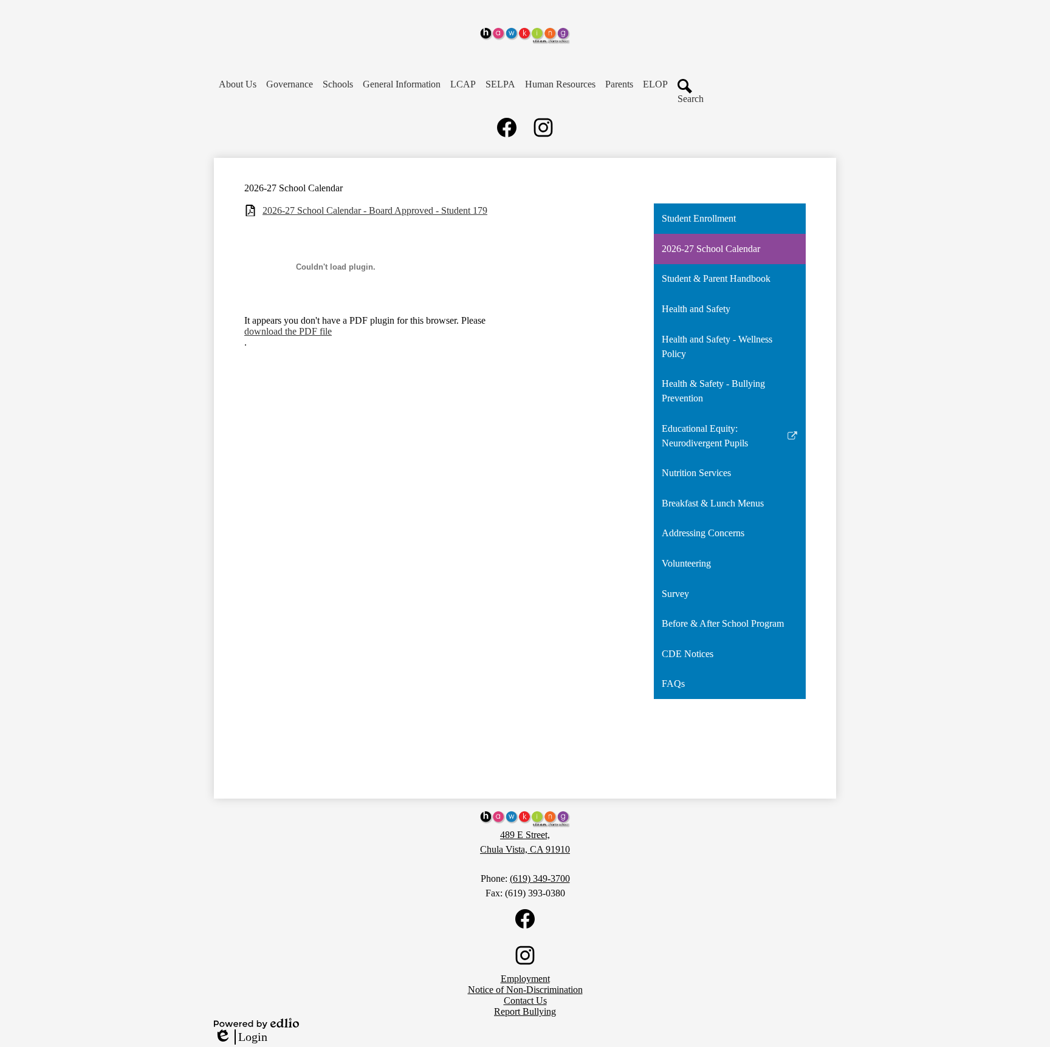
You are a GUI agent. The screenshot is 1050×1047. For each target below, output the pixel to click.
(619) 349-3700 (540, 878)
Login (240, 1037)
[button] (237, 84)
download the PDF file (288, 331)
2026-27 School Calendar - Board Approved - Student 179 (374, 210)
